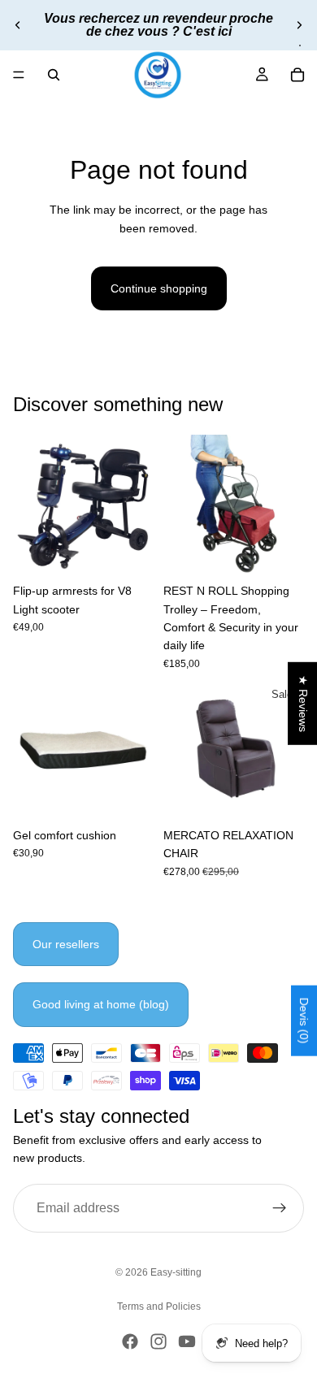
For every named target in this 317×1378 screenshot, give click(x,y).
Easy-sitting (176, 1272)
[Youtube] (187, 1341)
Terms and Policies (159, 1306)
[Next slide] (299, 25)
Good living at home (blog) (101, 1004)
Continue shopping (159, 288)
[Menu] (18, 74)
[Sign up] (280, 1207)
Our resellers (66, 944)
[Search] (54, 75)
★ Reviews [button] (303, 703)
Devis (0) (303, 1020)
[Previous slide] (18, 25)
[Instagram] (158, 1341)
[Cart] (297, 75)
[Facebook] (130, 1341)
